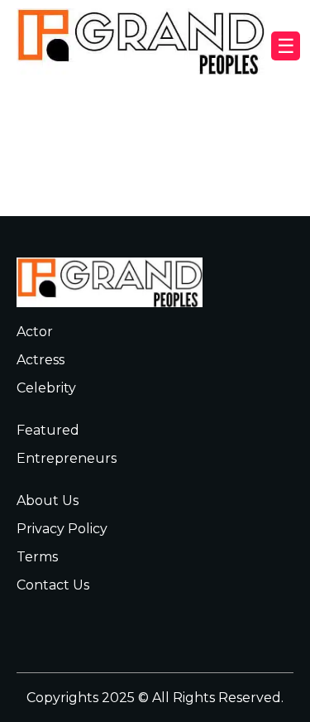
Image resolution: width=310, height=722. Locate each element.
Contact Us (53, 585)
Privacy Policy (62, 529)
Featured (48, 430)
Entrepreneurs (67, 458)
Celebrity (46, 388)
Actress (40, 360)
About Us (48, 500)
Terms (37, 557)
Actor (35, 331)
